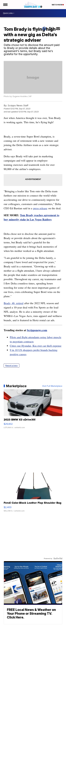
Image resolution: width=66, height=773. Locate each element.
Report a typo (11, 365)
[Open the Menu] (5, 4)
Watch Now (57, 5)
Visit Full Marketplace (52, 386)
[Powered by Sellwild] (57, 558)
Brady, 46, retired (13, 303)
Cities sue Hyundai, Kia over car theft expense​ (35, 345)
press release (40, 208)
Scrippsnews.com (37, 330)
